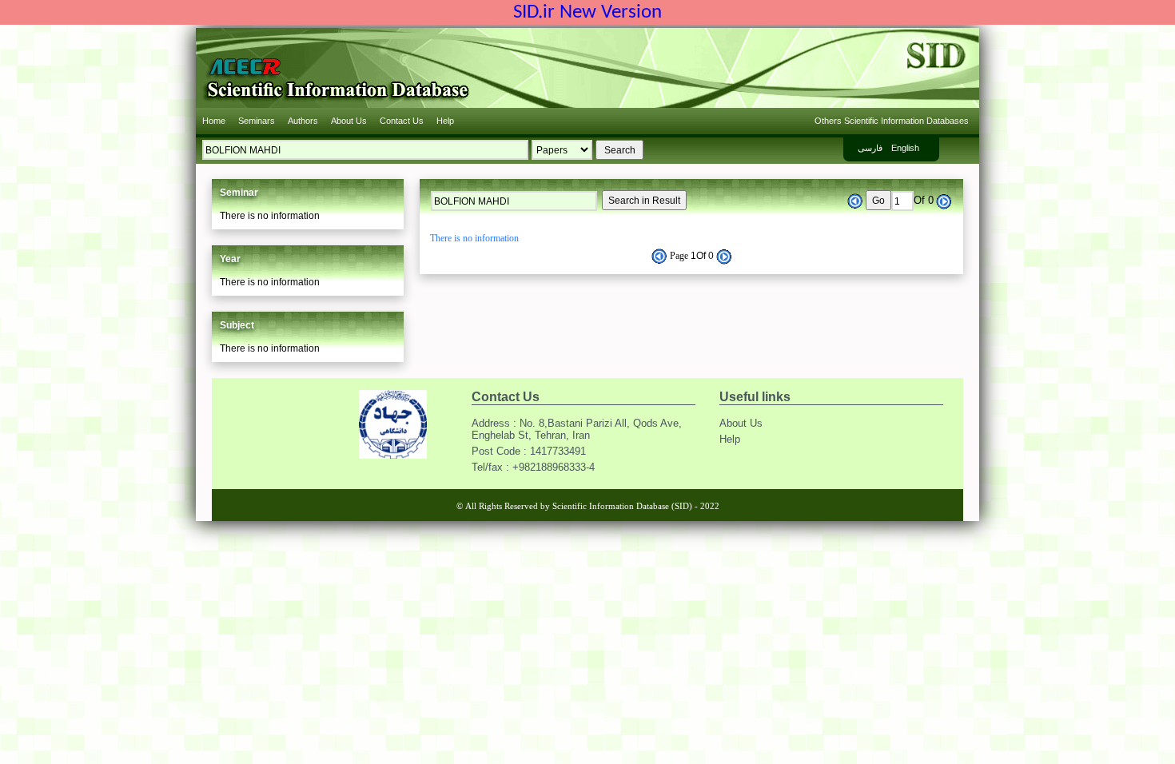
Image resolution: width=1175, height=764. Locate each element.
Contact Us (402, 120)
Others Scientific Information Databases (892, 120)
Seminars (256, 120)
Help (445, 120)
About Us (349, 120)
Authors (303, 120)
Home (213, 120)
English (905, 148)
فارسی (870, 148)
